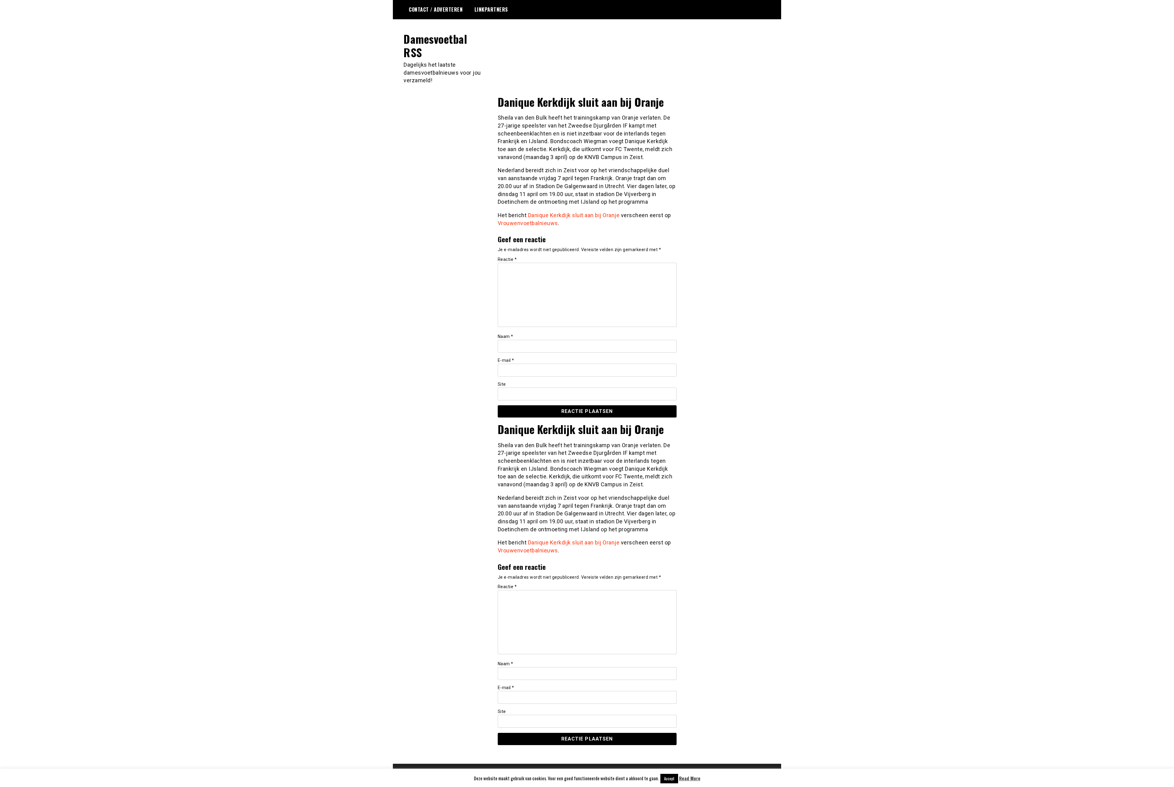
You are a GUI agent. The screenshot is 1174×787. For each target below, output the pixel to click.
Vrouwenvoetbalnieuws (528, 223)
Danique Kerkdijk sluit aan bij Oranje (574, 215)
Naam (505, 336)
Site (502, 384)
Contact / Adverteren (436, 9)
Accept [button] (669, 778)
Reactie (507, 259)
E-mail (506, 360)
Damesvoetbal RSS (435, 45)
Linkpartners (491, 9)
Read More (689, 778)
